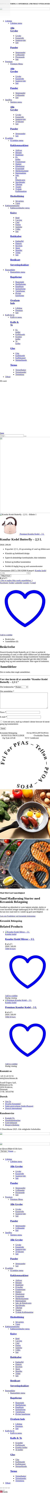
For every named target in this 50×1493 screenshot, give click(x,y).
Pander (14, 47)
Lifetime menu (16, 23)
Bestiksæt (15, 259)
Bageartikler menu (17, 272)
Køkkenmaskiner (19, 145)
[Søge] (25, 436)
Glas (12, 348)
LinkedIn (18, 583)
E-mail (33, 583)
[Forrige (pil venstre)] (1, 1490)
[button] (2, 433)
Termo (13, 365)
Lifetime (8, 1159)
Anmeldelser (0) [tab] (11, 641)
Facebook (4, 583)
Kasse (10, 1151)
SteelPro (8, 100)
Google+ (26, 583)
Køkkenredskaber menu (20, 208)
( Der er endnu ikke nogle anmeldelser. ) (16, 580)
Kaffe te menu (16, 317)
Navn (3, 712)
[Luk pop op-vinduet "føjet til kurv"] (15, 1151)
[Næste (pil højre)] (4, 1490)
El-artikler (9, 138)
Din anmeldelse (7, 691)
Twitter (11, 583)
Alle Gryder (14, 29)
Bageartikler (10, 270)
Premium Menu (16, 64)
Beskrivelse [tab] (9, 639)
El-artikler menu (16, 140)
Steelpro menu (16, 102)
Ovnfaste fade (17, 1419)
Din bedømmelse (7, 687)
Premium (8, 61)
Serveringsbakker (19, 264)
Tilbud (7, 377)
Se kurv (4, 1151)
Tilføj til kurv (5, 576)
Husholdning (17, 196)
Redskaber (16, 236)
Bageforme (16, 277)
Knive (13, 212)
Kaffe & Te (9, 315)
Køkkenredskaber (12, 206)
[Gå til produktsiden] (27, 932)
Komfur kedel (40, 571)
